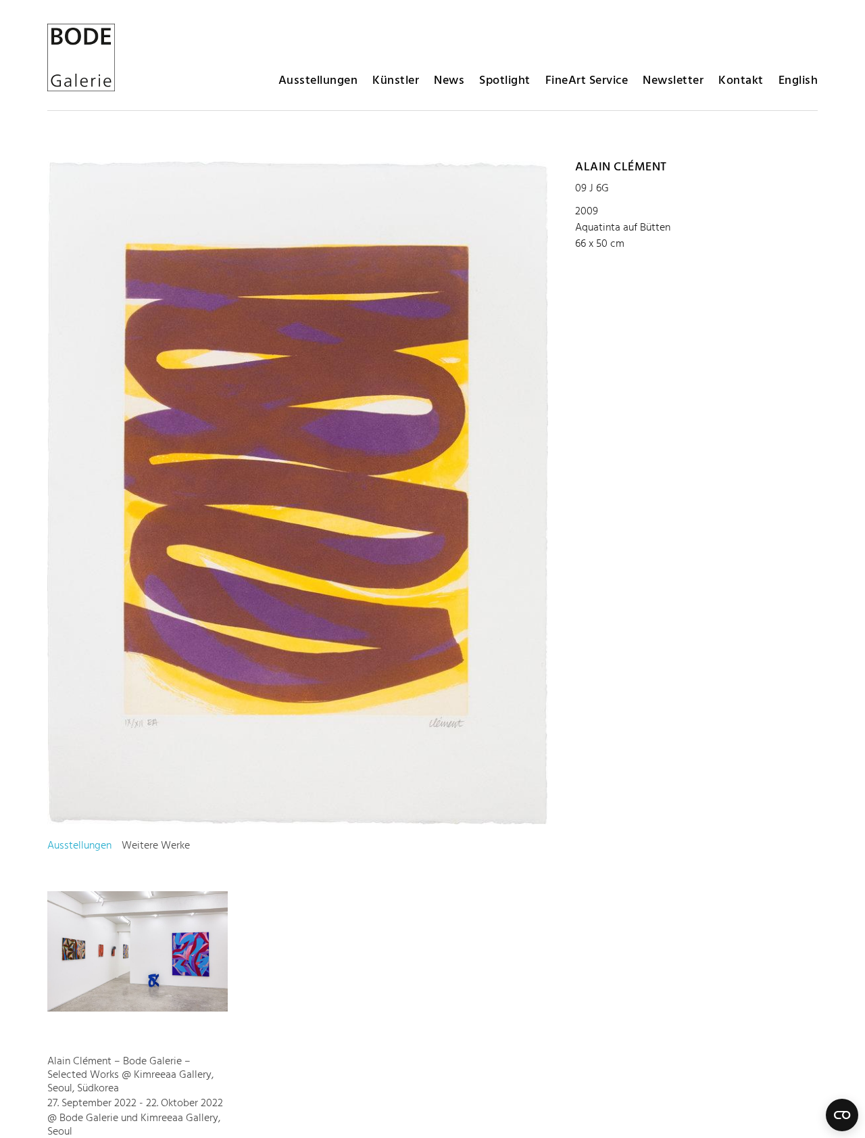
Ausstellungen (318, 81)
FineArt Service (586, 81)
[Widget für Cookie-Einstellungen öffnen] (842, 1115)
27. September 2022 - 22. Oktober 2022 (135, 1103)
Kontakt (741, 81)
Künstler (395, 81)
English (798, 81)
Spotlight (504, 81)
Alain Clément (621, 167)
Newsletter (673, 81)
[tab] (79, 846)
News (449, 81)
